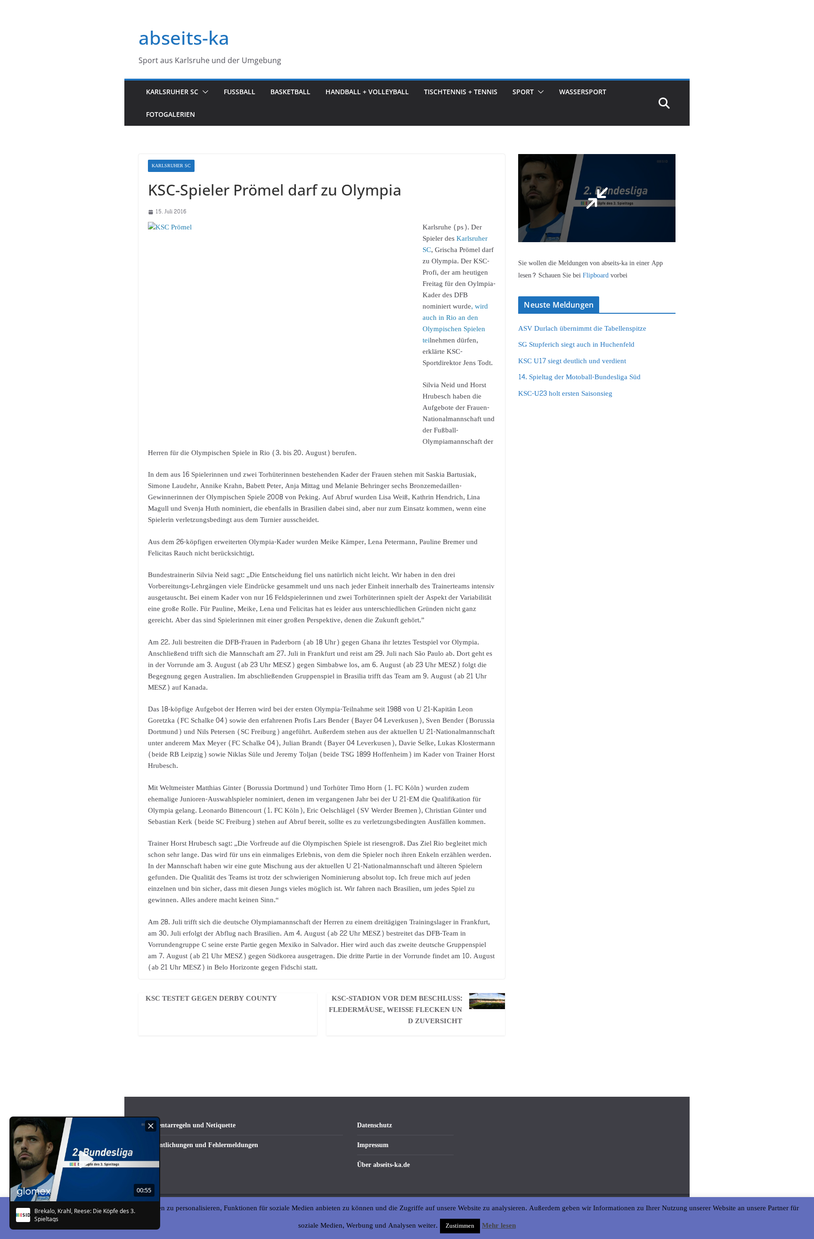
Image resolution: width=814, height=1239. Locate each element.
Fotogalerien (170, 114)
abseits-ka (183, 37)
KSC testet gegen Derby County (211, 998)
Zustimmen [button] (460, 1225)
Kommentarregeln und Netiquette (187, 1125)
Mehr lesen (499, 1225)
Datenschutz (374, 1125)
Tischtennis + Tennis (460, 91)
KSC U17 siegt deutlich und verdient (572, 361)
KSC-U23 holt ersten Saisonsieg (565, 393)
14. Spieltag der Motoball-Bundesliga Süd (579, 377)
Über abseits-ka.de (383, 1165)
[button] (203, 91)
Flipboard (596, 275)
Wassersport (582, 91)
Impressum (373, 1145)
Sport (523, 91)
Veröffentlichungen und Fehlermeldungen (198, 1145)
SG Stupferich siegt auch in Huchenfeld (576, 344)
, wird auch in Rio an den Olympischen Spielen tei (455, 323)
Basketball (290, 91)
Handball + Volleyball (367, 91)
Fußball (239, 91)
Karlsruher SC (172, 91)
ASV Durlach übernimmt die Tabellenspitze (582, 328)
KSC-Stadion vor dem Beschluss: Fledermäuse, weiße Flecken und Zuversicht (395, 1010)
